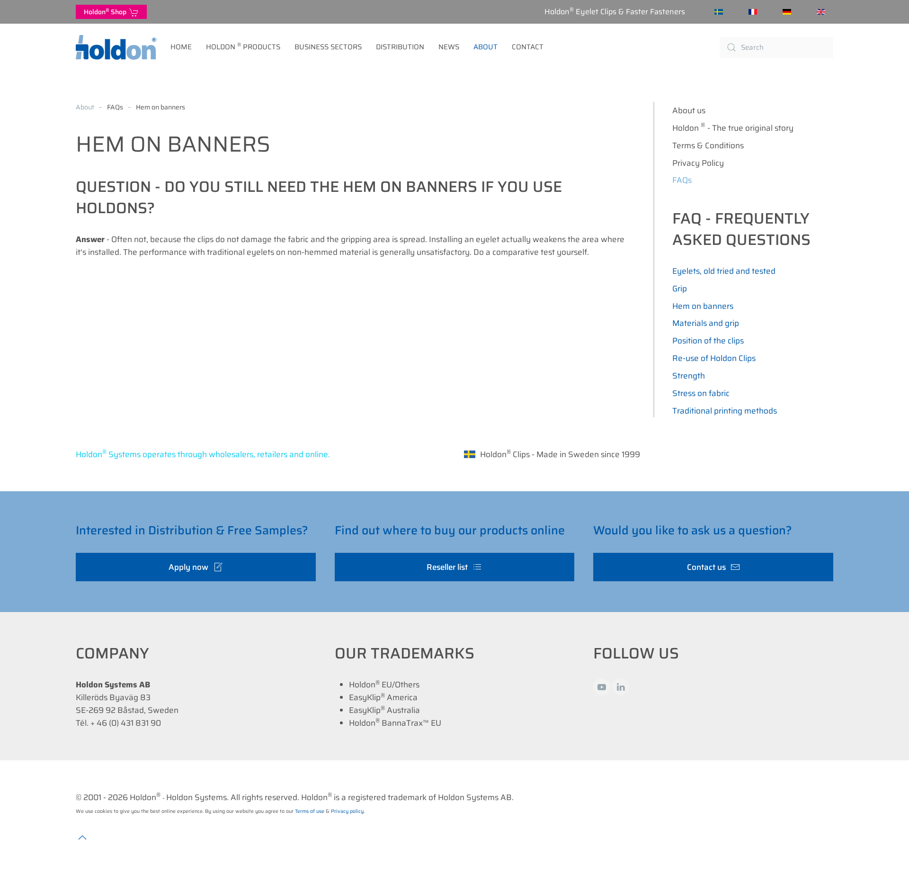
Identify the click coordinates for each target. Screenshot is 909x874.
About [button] (485, 47)
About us (688, 110)
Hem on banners (702, 306)
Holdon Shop (106, 11)
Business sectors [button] (328, 47)
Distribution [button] (400, 47)
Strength (688, 375)
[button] (82, 837)
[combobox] (776, 47)
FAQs (682, 180)
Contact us (706, 567)
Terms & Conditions (708, 145)
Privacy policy (347, 811)
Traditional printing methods (724, 411)
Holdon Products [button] (243, 46)
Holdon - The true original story (732, 127)
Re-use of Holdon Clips (714, 358)
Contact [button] (528, 47)
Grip (679, 288)
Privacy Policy (698, 163)
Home (181, 47)
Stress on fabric (701, 393)
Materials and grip (705, 323)
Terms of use (309, 811)
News (448, 47)
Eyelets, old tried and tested (723, 271)
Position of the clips (708, 340)
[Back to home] (116, 47)
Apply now (188, 567)
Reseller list (447, 567)
